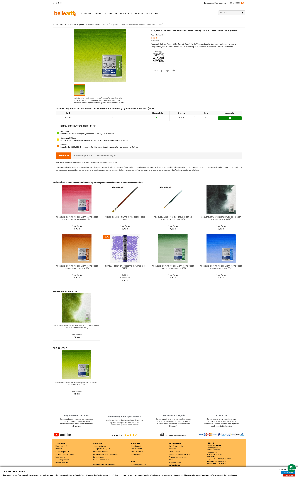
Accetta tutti (288, 472)
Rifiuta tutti (289, 475)
